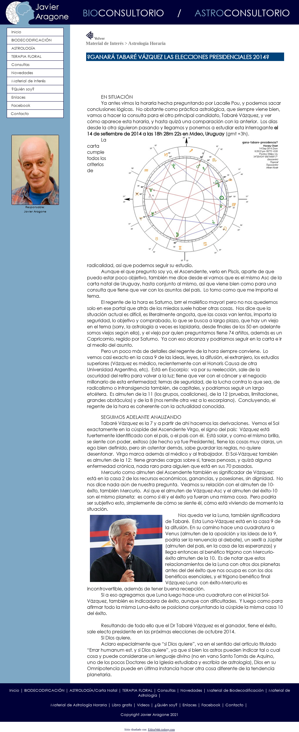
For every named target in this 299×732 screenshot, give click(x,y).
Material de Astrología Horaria (79, 705)
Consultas (166, 690)
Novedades (191, 690)
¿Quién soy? (166, 705)
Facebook (210, 705)
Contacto (234, 705)
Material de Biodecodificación (235, 690)
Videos (143, 705)
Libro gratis (122, 705)
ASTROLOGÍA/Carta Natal (93, 690)
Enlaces (189, 705)
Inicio (14, 690)
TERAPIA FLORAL (137, 690)
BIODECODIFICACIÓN (44, 690)
